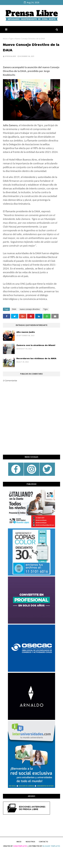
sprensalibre (10, 56)
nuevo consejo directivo (30, 309)
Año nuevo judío (25, 332)
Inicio (5, 38)
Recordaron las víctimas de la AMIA (36, 358)
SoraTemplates (20, 846)
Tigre (11, 38)
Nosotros (30, 841)
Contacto (43, 841)
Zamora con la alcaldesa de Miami (35, 345)
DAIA (14, 309)
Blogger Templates (51, 846)
